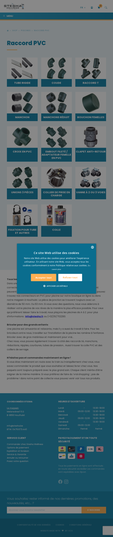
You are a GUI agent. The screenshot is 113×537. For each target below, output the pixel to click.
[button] (56, 286)
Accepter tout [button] (43, 277)
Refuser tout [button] (70, 277)
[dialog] (56, 268)
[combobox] (92, 247)
